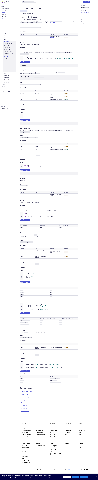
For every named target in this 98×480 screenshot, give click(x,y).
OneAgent (4, 84)
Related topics (83, 23)
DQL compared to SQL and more (27, 397)
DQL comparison (6, 35)
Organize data (5, 22)
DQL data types (6, 75)
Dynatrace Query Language (26, 391)
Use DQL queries (24, 394)
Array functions (7, 45)
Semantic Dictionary (5, 108)
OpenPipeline (4, 86)
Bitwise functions (7, 47)
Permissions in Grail (58, 77)
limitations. (52, 37)
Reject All (75, 476)
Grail (3, 18)
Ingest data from (5, 95)
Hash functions (7, 58)
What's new (4, 10)
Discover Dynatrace (5, 8)
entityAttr (83, 14)
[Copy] (77, 57)
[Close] (15, 12)
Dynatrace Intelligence (6, 91)
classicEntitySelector (85, 12)
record (82, 21)
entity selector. (53, 22)
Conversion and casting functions (8, 54)
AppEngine (4, 14)
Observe (3, 97)
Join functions (6, 60)
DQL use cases (6, 79)
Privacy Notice (40, 478)
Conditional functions (8, 51)
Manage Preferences (66, 476)
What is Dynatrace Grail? (7, 20)
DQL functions (6, 41)
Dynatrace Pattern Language (8, 82)
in (81, 19)
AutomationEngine (5, 16)
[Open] (15, 8)
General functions (7, 56)
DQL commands (6, 39)
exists (82, 17)
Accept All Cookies (84, 476)
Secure (3, 99)
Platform (3, 12)
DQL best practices (7, 77)
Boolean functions (7, 49)
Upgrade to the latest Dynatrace (8, 88)
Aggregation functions (8, 43)
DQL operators (6, 73)
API (2, 110)
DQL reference (6, 37)
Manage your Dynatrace (6, 114)
